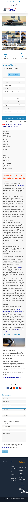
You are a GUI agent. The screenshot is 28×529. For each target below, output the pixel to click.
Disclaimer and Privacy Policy (15, 499)
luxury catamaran (13, 233)
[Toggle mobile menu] (25, 11)
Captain (19, 267)
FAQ (12, 471)
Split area (11, 308)
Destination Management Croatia (22, 479)
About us (13, 466)
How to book (14, 468)
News (12, 483)
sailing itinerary (18, 311)
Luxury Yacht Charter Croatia (22, 469)
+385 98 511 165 (9, 4)
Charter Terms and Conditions (12, 377)
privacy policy (5, 447)
